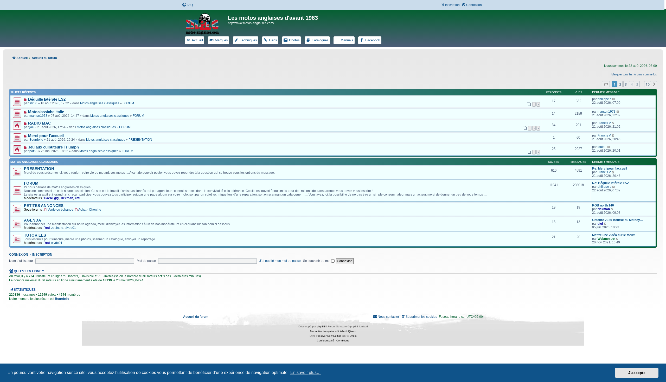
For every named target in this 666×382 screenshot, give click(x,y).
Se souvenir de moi (317, 261)
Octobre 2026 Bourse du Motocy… (617, 220)
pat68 (33, 151)
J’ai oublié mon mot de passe (280, 261)
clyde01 (70, 228)
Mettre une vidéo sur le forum (614, 235)
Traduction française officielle (327, 331)
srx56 (33, 103)
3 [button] (626, 84)
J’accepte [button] (636, 373)
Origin (353, 335)
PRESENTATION (140, 139)
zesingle (57, 228)
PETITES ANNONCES (43, 206)
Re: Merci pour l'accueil (609, 168)
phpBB (321, 326)
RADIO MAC (39, 123)
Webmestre (606, 239)
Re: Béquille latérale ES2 (610, 183)
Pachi (48, 198)
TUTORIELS (35, 235)
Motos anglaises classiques (99, 103)
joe (31, 127)
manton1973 (38, 116)
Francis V (604, 123)
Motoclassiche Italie (46, 112)
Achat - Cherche (89, 209)
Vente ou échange (60, 209)
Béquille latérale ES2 (47, 99)
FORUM (128, 103)
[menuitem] (187, 5)
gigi (56, 198)
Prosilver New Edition (329, 335)
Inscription (42, 254)
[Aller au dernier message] (614, 99)
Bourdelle (36, 139)
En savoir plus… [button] (305, 372)
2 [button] (620, 84)
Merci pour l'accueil (46, 136)
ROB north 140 (603, 205)
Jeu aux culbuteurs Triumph (53, 147)
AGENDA (32, 220)
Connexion (18, 254)
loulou (602, 147)
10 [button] (647, 84)
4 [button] (631, 84)
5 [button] (637, 84)
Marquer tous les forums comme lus (634, 74)
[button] (606, 84)
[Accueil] (205, 23)
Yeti (77, 198)
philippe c (604, 99)
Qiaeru (352, 331)
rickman (67, 198)
